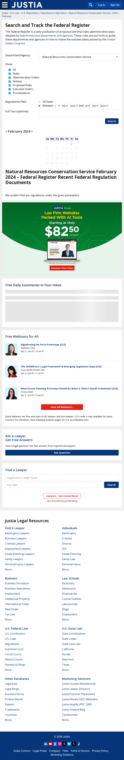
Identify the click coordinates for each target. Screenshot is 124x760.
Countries (11, 715)
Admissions (69, 588)
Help (65, 750)
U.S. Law (14, 13)
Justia (5, 13)
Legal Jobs (11, 683)
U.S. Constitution (15, 633)
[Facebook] (55, 744)
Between (48, 105)
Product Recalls (14, 699)
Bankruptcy (69, 533)
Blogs (65, 609)
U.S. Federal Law (16, 628)
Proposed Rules (22, 85)
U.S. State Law (72, 628)
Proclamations (21, 93)
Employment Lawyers (18, 549)
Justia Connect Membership (79, 683)
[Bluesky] (69, 744)
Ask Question (62, 452)
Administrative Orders (25, 77)
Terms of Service (80, 750)
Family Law (68, 559)
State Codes (69, 639)
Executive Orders (22, 89)
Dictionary (68, 583)
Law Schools (70, 578)
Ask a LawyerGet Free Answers (19, 438)
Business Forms (14, 694)
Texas (65, 664)
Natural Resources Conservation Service (89, 13)
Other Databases (17, 679)
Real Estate (11, 609)
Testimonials (70, 715)
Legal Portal (40, 750)
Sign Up (115, 5)
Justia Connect (21, 750)
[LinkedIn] (46, 744)
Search (112, 121)
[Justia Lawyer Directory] (78, 744)
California (68, 649)
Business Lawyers (15, 538)
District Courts (13, 659)
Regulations (12, 644)
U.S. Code (10, 639)
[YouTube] (50, 744)
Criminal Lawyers (15, 543)
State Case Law (71, 644)
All (14, 69)
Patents (9, 704)
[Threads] (64, 744)
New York (68, 659)
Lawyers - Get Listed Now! (62, 496)
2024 (115, 13)
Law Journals (70, 604)
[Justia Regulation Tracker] (27, 5)
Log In (101, 5)
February (6, 16)
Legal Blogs (12, 689)
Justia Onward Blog (73, 709)
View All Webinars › (62, 407)
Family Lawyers (14, 559)
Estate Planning (71, 554)
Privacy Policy (100, 750)
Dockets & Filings (15, 664)
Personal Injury (71, 564)
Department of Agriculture (54, 13)
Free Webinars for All (21, 336)
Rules (16, 73)
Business (11, 578)
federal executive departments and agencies (46, 35)
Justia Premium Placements (78, 694)
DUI (64, 549)
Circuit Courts (13, 654)
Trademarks (12, 709)
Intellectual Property (17, 599)
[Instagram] (60, 744)
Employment (12, 593)
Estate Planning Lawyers (20, 554)
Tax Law (10, 614)
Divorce (66, 543)
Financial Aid (69, 593)
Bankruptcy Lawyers (17, 533)
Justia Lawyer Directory (76, 689)
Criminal (67, 538)
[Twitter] (74, 744)
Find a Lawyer (16, 470)
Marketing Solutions (76, 679)
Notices (17, 81)
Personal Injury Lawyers (19, 564)
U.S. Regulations (29, 13)
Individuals (69, 528)
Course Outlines (72, 599)
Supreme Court (14, 649)
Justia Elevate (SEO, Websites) (80, 699)
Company (54, 750)
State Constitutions (73, 633)
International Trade (17, 604)
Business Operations (17, 588)
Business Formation (17, 583)
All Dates (48, 101)
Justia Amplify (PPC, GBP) (77, 704)
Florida (66, 654)
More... (9, 569)
